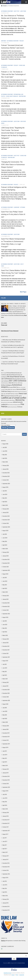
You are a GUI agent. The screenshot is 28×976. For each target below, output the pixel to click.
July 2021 (5, 664)
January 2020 (5, 729)
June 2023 (5, 581)
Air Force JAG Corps (18, 382)
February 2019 (6, 769)
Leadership (16, 207)
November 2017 (6, 823)
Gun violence (15, 393)
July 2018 (5, 794)
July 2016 (5, 881)
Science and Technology (12, 96)
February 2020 (6, 725)
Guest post (16, 11)
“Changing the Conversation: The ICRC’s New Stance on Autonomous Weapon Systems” (13, 164)
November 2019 (6, 736)
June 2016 (5, 885)
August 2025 (5, 487)
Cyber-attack (7, 389)
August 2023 (5, 574)
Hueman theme (21, 963)
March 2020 (5, 722)
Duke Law (25, 391)
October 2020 (6, 697)
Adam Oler (11, 383)
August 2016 (5, 877)
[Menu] (26, 2)
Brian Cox (15, 387)
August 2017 (5, 834)
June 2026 (5, 451)
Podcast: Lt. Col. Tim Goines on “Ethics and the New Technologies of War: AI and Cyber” (13, 74)
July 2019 (5, 751)
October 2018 (6, 783)
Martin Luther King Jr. (10, 400)
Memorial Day (19, 400)
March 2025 (5, 505)
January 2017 (5, 859)
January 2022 (5, 642)
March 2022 (5, 635)
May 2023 (5, 585)
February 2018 (6, 812)
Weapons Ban (22, 96)
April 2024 (5, 545)
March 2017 (5, 852)
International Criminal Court (10, 396)
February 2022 (6, 639)
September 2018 (6, 787)
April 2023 (5, 588)
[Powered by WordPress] (8, 963)
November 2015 (6, 910)
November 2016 (6, 866)
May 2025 (5, 498)
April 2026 (5, 458)
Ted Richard (19, 407)
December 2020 (6, 689)
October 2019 (6, 740)
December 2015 (6, 906)
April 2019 (5, 762)
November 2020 (6, 693)
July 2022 (5, 621)
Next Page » (23, 292)
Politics (3, 96)
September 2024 (6, 527)
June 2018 (5, 798)
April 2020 (5, 718)
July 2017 (5, 838)
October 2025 (6, 480)
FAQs (17, 974)
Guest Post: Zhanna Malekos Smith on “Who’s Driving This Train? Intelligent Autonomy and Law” (13, 273)
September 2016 (6, 874)
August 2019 (5, 747)
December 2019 (6, 733)
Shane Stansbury (14, 406)
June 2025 (5, 494)
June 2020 (5, 711)
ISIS (17, 396)
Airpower (3, 40)
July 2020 (5, 707)
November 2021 (6, 650)
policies (13, 974)
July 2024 (5, 534)
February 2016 (6, 899)
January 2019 (5, 772)
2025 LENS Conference (5, 382)
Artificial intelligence (6, 385)
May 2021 (5, 671)
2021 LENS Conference (17, 381)
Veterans (22, 207)
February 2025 (6, 509)
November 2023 (6, 563)
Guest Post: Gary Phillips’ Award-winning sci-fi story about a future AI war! (13, 214)
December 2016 (6, 863)
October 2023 (6, 566)
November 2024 (6, 519)
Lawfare (20, 395)
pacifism (18, 404)
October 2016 (6, 870)
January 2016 (5, 903)
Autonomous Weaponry (7, 11)
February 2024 (6, 552)
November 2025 (6, 476)
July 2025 (5, 491)
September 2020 (6, 700)
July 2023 (5, 577)
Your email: (3, 423)
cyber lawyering (13, 389)
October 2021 (6, 653)
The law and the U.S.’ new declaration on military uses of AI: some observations (13, 103)
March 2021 (5, 679)
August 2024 (5, 530)
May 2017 (5, 845)
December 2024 (6, 516)
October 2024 (6, 523)
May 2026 (5, 454)
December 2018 (6, 776)
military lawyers (10, 402)
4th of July (3, 372)
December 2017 (6, 819)
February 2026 (6, 465)
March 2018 (5, 809)
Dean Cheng (7, 391)
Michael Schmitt (4, 402)
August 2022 (5, 617)
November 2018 (6, 780)
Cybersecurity (19, 389)
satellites (9, 406)
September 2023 (6, 570)
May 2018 (5, 801)
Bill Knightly (10, 387)
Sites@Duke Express (7, 972)
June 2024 (5, 538)
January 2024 (5, 556)
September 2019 (6, 744)
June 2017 (5, 841)
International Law (18, 94)
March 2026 (5, 462)
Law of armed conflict (17, 398)
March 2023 (5, 592)
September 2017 (6, 830)
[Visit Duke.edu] (14, 971)
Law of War (23, 11)
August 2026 (5, 444)
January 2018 (5, 816)
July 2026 (5, 447)
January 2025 (5, 512)
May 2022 (5, 628)
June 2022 (5, 624)
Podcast (21, 40)
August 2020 (5, 704)
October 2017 (6, 827)
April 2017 (5, 848)
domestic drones (14, 391)
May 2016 (5, 888)
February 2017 (6, 856)
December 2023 (6, 559)
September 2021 (6, 657)
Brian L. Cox (20, 387)
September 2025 (6, 483)
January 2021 (5, 686)
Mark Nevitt (3, 400)
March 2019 (5, 765)
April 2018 (5, 805)
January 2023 (5, 599)
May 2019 (5, 758)
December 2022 (6, 603)
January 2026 (5, 469)
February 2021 (6, 682)
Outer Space (15, 404)
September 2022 (6, 613)
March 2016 (5, 895)
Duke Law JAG (4, 393)
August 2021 (5, 660)
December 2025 (6, 472)
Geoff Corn (10, 393)
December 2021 (6, 646)
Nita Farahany (10, 404)
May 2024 (5, 541)
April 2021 (5, 675)
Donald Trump (20, 391)
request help (21, 974)
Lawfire (5, 2)
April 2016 (5, 892)
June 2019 (5, 754)
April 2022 (5, 632)
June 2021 (5, 668)
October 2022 (6, 610)
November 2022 (6, 606)
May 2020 (5, 715)
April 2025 (5, 501)
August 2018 (5, 791)
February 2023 (6, 595)
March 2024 (5, 548)
